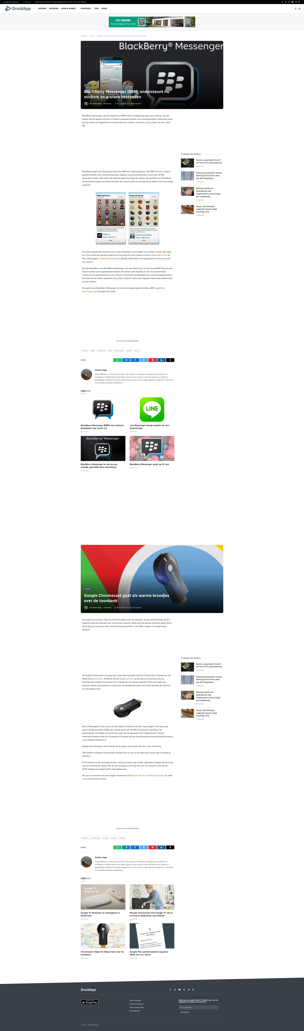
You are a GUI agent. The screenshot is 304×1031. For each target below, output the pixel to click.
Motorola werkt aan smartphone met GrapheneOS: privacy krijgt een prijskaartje (208, 192)
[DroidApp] (18, 8)
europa (105, 838)
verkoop (122, 838)
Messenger (119, 351)
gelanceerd (98, 678)
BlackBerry (101, 351)
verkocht (130, 678)
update (137, 351)
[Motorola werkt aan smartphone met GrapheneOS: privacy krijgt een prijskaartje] (187, 191)
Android (85, 351)
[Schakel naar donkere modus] (295, 9)
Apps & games (68, 8)
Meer (104, 8)
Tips (96, 8)
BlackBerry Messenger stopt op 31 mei (149, 464)
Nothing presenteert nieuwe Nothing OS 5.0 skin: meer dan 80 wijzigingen (62, 2)
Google (113, 838)
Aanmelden (184, 1012)
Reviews (53, 8)
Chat (110, 351)
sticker (129, 351)
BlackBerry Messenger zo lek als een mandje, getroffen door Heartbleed (99, 465)
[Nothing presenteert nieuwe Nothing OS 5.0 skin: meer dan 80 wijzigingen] (187, 175)
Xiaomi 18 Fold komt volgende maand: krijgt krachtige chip (206, 209)
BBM (92, 351)
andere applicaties (158, 255)
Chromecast (95, 838)
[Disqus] (127, 509)
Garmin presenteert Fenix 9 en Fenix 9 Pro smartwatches (209, 161)
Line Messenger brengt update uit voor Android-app (149, 427)
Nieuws (42, 8)
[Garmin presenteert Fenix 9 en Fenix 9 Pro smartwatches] (187, 163)
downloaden (87, 291)
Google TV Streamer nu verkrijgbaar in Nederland (100, 914)
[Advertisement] (127, 148)
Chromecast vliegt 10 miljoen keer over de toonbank (102, 953)
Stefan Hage (97, 104)
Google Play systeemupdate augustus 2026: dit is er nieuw (149, 953)
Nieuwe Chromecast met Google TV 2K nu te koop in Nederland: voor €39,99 (151, 914)
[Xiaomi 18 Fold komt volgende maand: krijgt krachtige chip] (187, 209)
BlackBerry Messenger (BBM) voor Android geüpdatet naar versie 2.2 (102, 427)
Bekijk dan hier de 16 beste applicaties (145, 775)
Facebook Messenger (108, 258)
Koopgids (86, 8)
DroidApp (84, 36)
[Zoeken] (299, 8)
